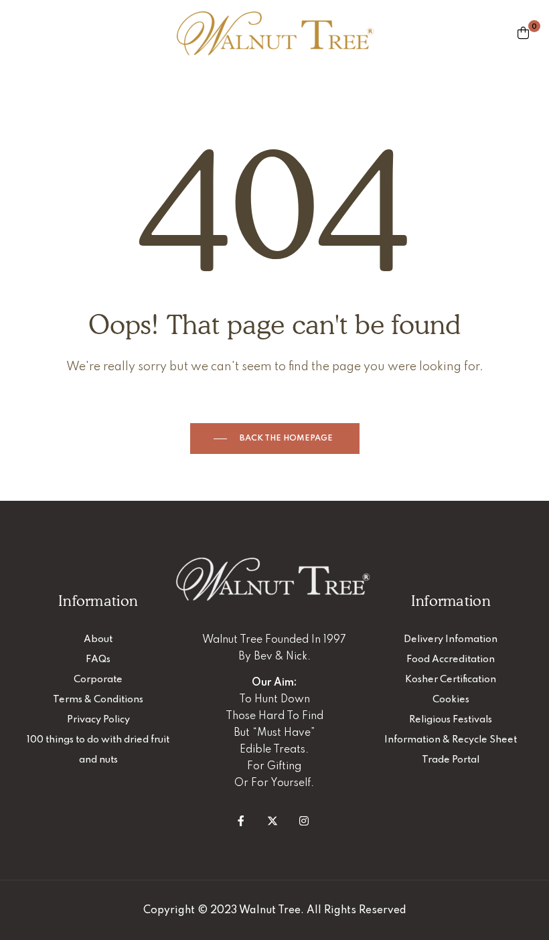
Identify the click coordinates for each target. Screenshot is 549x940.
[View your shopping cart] (523, 33)
